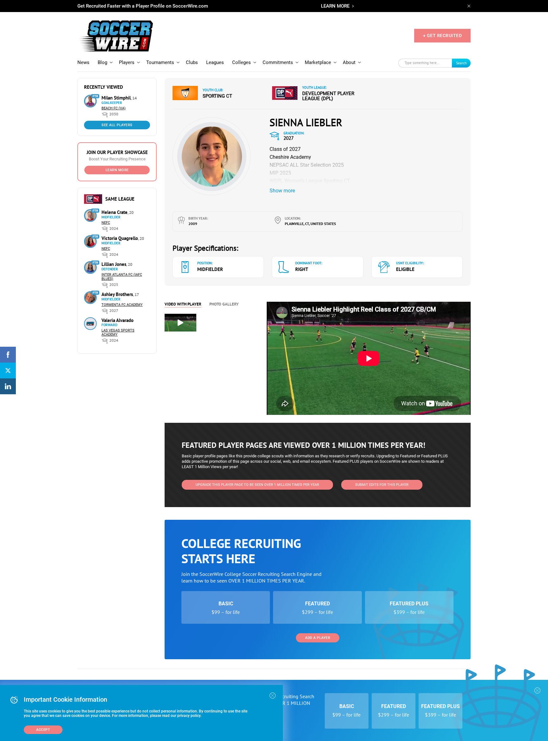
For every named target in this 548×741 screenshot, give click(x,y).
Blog (102, 62)
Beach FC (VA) (113, 108)
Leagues (215, 62)
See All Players (117, 125)
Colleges (241, 62)
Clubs (192, 62)
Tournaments (160, 62)
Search (461, 63)
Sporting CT (217, 96)
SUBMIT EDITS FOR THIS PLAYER (381, 485)
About (349, 62)
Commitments (278, 62)
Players (126, 62)
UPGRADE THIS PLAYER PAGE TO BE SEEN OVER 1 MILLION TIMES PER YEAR (257, 485)
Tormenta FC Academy (122, 305)
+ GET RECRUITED (442, 35)
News (83, 62)
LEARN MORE (335, 6)
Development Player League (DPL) (328, 96)
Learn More (117, 170)
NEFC (105, 223)
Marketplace (318, 62)
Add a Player (317, 638)
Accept (43, 730)
